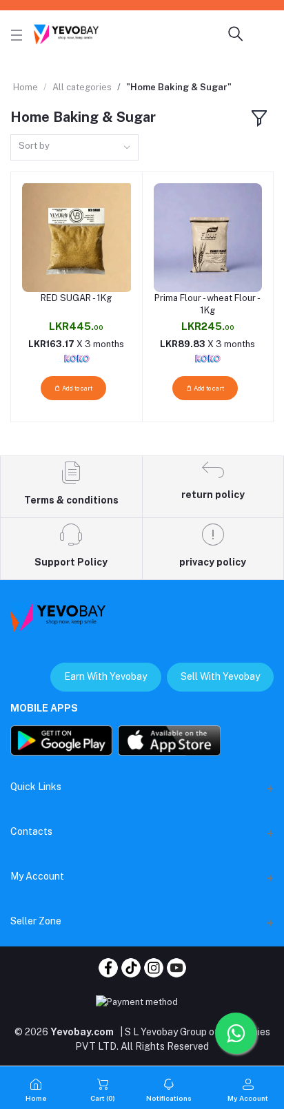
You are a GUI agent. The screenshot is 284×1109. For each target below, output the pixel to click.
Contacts (31, 831)
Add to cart (76, 388)
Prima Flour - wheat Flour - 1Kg (207, 304)
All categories (82, 87)
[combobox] (74, 147)
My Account (37, 876)
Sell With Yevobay (220, 676)
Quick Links (35, 786)
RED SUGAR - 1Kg (76, 298)
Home (25, 87)
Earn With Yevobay (105, 676)
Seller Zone (35, 920)
